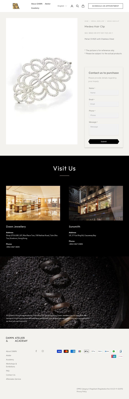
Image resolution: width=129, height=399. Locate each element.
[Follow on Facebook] (36, 351)
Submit (104, 141)
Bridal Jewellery (97, 21)
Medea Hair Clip (113, 21)
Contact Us (10, 375)
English (61, 6)
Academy (35, 8)
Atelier (48, 4)
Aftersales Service (13, 379)
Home (87, 21)
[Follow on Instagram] (42, 351)
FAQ (7, 371)
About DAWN (36, 4)
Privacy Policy (82, 391)
